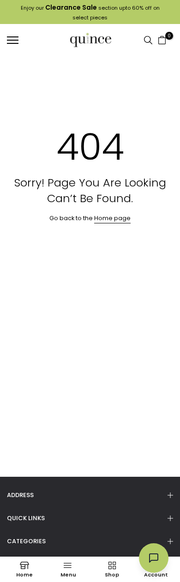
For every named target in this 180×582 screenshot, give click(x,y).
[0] (162, 40)
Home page (112, 218)
